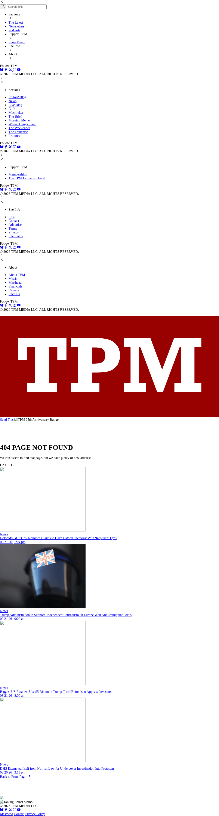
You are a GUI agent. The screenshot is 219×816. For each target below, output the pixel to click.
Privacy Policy (35, 814)
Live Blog (15, 105)
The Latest (16, 22)
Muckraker (16, 112)
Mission (14, 278)
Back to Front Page (13, 776)
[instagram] (14, 70)
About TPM (17, 275)
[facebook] (6, 70)
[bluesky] (1, 70)
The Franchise (18, 132)
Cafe (12, 109)
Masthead (15, 282)
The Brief (15, 116)
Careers (14, 290)
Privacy (14, 232)
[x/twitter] (11, 70)
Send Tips (6, 419)
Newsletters (16, 26)
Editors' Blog (17, 97)
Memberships (18, 174)
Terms (13, 228)
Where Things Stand (22, 124)
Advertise (15, 224)
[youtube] (19, 70)
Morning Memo (19, 120)
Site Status (16, 236)
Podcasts (14, 30)
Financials (15, 286)
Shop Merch (17, 42)
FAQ (12, 217)
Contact (14, 221)
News (12, 101)
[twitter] (10, 810)
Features (14, 136)
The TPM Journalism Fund (27, 178)
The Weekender (19, 128)
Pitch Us (14, 294)
